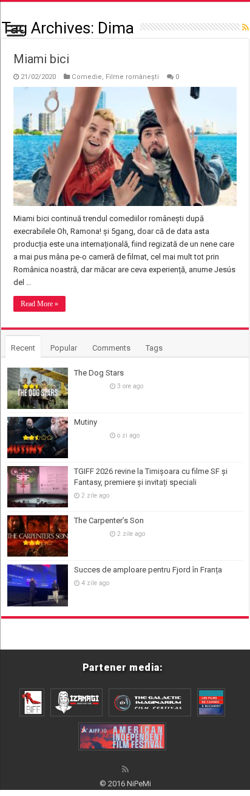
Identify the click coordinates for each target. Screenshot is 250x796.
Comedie (87, 77)
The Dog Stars (99, 372)
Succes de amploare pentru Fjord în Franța (148, 569)
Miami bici (41, 59)
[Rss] (125, 769)
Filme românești (132, 77)
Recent (23, 347)
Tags (154, 347)
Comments (111, 347)
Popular (63, 347)
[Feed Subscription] (245, 27)
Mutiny (85, 422)
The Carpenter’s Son (109, 520)
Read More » (39, 304)
